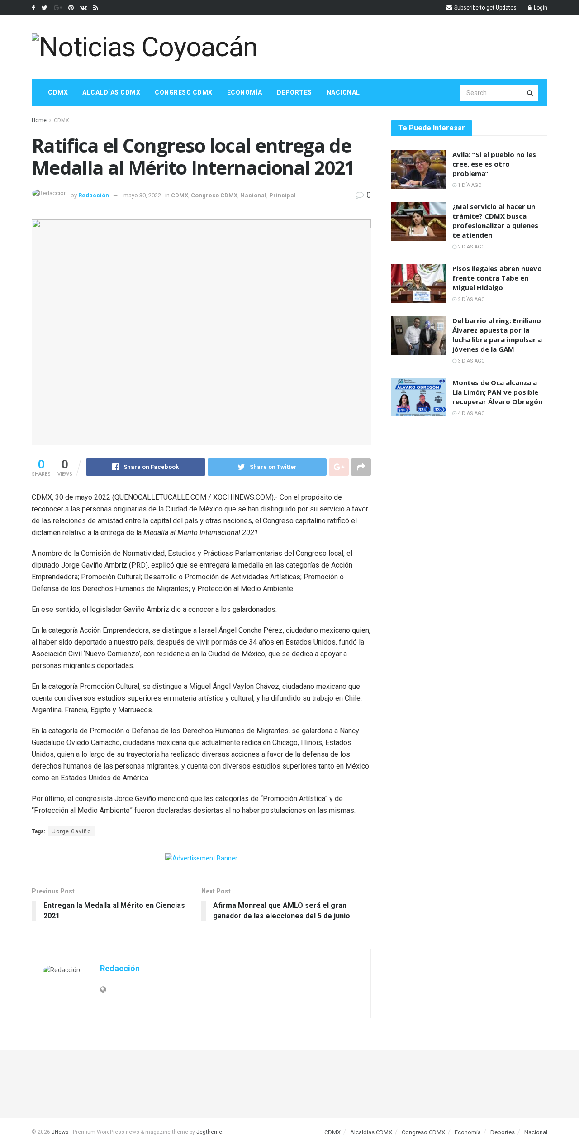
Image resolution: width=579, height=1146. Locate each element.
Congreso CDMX (184, 92)
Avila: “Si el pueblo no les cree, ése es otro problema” (494, 164)
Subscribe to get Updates (485, 8)
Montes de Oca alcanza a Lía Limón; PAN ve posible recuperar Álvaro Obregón (497, 392)
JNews (60, 1132)
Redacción (93, 195)
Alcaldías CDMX (111, 92)
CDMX (58, 92)
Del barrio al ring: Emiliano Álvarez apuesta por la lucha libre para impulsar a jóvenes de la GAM (497, 334)
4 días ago (470, 413)
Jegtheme (209, 1132)
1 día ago (469, 185)
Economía (244, 92)
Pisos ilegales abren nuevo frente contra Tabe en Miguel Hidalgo (497, 278)
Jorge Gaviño (71, 831)
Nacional (343, 92)
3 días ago (470, 361)
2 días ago (470, 247)
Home (39, 120)
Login (539, 8)
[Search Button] (530, 93)
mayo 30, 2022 (142, 195)
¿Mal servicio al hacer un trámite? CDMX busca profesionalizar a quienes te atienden (495, 220)
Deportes (294, 92)
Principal (282, 195)
